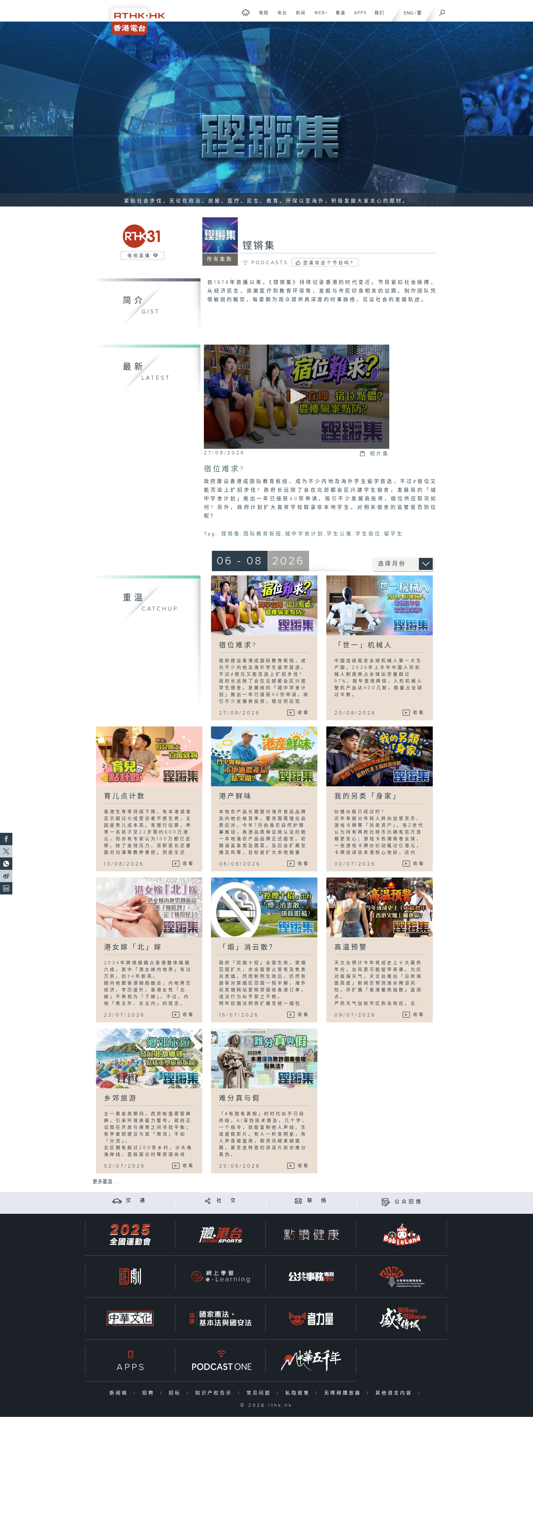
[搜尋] (442, 11)
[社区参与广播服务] (402, 1276)
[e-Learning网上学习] (221, 1276)
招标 (176, 1393)
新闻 (298, 16)
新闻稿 (120, 1393)
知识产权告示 (215, 1393)
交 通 (136, 1201)
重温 (338, 16)
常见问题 (260, 1393)
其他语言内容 (395, 1393)
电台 (280, 16)
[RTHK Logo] (134, 17)
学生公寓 (340, 534)
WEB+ (319, 16)
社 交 (227, 1201)
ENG (408, 13)
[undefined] (245, 12)
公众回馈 (409, 1202)
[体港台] (221, 1234)
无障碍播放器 (344, 1393)
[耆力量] (311, 1318)
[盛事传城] (402, 1318)
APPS (358, 16)
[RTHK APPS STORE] (130, 1360)
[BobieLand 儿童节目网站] (402, 1234)
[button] (296, 396)
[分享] (207, 1200)
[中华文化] (130, 1318)
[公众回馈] (385, 1202)
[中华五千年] (311, 1360)
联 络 (317, 1201)
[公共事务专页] (311, 1276)
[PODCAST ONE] (221, 1360)
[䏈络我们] (298, 1200)
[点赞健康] (311, 1234)
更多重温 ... (105, 1182)
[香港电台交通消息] (117, 1200)
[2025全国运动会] (130, 1234)
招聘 (149, 1393)
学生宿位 (368, 534)
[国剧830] (130, 1276)
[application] (296, 397)
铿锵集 (259, 246)
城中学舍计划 (304, 534)
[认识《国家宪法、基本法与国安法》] (221, 1318)
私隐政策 (299, 1393)
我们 (377, 16)
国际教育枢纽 (262, 534)
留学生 (393, 534)
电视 (261, 16)
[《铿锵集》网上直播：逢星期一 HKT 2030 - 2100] (266, 114)
